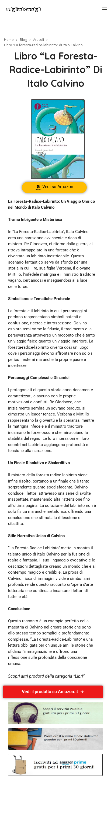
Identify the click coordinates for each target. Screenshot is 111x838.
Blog (23, 39)
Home (9, 39)
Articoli (38, 39)
